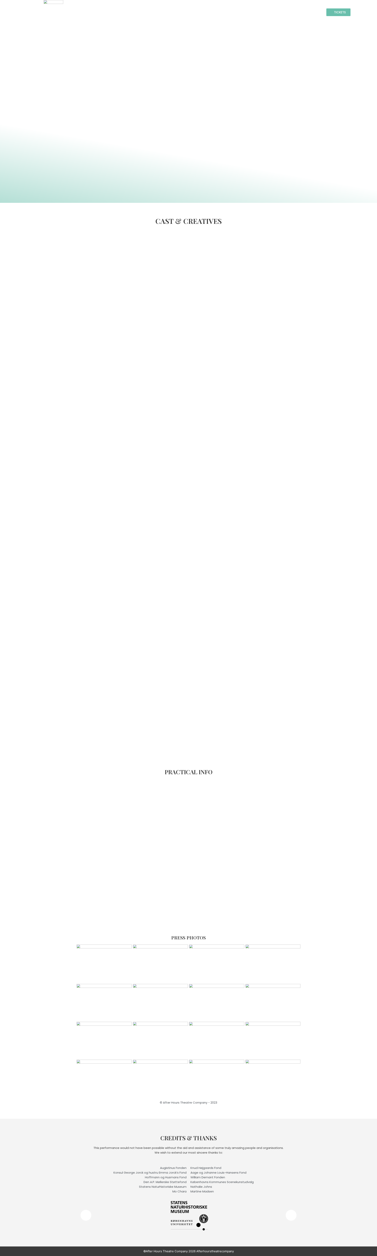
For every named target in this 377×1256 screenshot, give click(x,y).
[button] (86, 1215)
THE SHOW (245, 12)
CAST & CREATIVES (218, 12)
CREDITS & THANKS (305, 12)
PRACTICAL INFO (272, 12)
